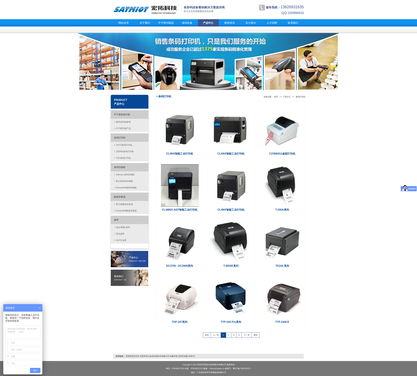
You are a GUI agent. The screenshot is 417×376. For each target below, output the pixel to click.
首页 (276, 97)
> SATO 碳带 (120, 240)
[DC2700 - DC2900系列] (180, 241)
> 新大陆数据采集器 (123, 204)
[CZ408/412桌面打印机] (282, 129)
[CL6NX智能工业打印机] (231, 129)
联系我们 (293, 22)
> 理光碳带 (119, 234)
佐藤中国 (174, 356)
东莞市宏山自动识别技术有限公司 (154, 356)
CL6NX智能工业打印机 (230, 153)
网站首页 (123, 22)
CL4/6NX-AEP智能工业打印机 (179, 209)
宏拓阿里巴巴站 (132, 356)
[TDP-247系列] (180, 297)
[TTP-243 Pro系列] (231, 297)
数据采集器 (119, 196)
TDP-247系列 (179, 322)
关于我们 (145, 22)
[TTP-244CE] (282, 297)
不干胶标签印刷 (122, 114)
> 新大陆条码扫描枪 (123, 181)
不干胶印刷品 (166, 22)
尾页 (256, 335)
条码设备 (187, 22)
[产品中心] (129, 259)
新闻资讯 (229, 22)
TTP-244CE (282, 322)
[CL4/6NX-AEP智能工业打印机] (180, 185)
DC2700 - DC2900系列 (179, 265)
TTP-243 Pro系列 (231, 322)
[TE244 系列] (282, 241)
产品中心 (208, 22)
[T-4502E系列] (231, 241)
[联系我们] (129, 277)
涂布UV (191, 356)
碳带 (116, 220)
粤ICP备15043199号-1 (242, 368)
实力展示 (250, 22)
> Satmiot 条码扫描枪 (124, 175)
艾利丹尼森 (183, 356)
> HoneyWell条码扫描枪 (125, 188)
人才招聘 (272, 22)
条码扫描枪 (119, 167)
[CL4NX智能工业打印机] (180, 129)
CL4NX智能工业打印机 (179, 153)
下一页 (247, 335)
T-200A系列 (282, 209)
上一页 (216, 335)
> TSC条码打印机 (122, 158)
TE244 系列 (282, 265)
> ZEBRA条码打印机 (124, 151)
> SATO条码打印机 (123, 145)
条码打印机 (119, 137)
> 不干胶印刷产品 (122, 128)
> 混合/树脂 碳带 (122, 227)
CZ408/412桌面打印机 (282, 153)
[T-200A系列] (282, 185)
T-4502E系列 (230, 265)
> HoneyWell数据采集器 (125, 211)
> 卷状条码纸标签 (122, 122)
